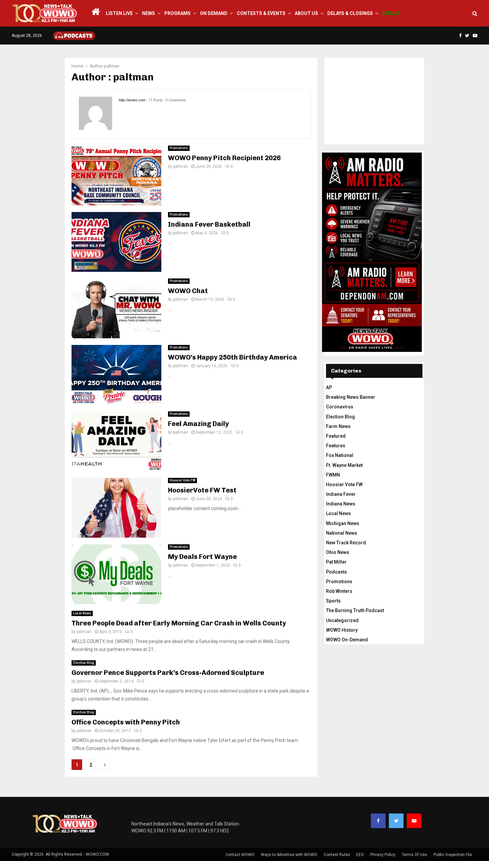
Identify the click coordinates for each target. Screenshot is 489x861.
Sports (333, 600)
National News (341, 533)
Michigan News (342, 523)
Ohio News (337, 552)
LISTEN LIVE (119, 13)
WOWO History (342, 630)
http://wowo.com (132, 100)
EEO (360, 854)
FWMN (333, 475)
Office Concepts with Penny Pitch (126, 722)
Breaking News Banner (350, 397)
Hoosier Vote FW (182, 480)
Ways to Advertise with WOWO (289, 854)
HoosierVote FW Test (202, 490)
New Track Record (346, 542)
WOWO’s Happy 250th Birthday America (232, 357)
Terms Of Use (414, 854)
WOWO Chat (188, 291)
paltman (111, 65)
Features (335, 445)
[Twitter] (396, 820)
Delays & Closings (350, 13)
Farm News (338, 426)
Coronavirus (339, 406)
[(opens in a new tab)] (116, 574)
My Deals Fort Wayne (202, 557)
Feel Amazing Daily (198, 424)
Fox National (339, 455)
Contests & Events (261, 13)
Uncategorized (342, 620)
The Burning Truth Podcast (355, 610)
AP (329, 387)
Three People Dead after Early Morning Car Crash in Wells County (179, 623)
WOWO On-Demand (347, 639)
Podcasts (336, 572)
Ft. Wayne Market (344, 465)
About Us (306, 13)
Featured (336, 436)
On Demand (214, 13)
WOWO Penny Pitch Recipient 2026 (224, 158)
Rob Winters (339, 591)
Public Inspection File (452, 854)
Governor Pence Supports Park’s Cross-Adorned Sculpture (168, 673)
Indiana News (340, 503)
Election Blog (83, 663)
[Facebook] (378, 820)
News (148, 13)
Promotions (179, 148)
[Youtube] (414, 820)
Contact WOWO (240, 854)
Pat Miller (336, 562)
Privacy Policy (383, 854)
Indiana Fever (341, 494)
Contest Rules (337, 854)
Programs (177, 13)
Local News (82, 613)
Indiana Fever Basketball (209, 224)
